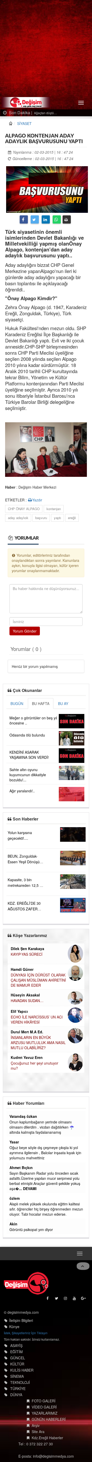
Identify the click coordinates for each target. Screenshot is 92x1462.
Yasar (14, 1141)
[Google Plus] (83, 1299)
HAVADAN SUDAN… (27, 1000)
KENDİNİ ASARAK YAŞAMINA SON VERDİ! (29, 755)
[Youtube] (74, 1299)
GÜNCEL (17, 1357)
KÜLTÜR (17, 1363)
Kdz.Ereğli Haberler (47, 1437)
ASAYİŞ (16, 1345)
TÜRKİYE (18, 1388)
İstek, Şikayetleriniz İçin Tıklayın (26, 1333)
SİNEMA (17, 1376)
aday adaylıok (18, 517)
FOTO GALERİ (43, 1400)
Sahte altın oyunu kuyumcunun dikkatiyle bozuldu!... (27, 774)
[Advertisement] (46, 49)
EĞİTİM (16, 1351)
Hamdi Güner (22, 969)
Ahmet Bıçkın (21, 1167)
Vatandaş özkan (23, 1116)
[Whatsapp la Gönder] (57, 219)
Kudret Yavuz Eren (27, 1057)
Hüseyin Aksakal (25, 994)
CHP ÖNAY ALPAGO (24, 508)
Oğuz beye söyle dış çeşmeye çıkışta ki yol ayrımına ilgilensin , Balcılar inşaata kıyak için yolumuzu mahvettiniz (45, 1152)
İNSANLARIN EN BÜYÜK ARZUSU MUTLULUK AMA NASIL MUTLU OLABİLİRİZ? (38, 1042)
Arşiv (36, 1425)
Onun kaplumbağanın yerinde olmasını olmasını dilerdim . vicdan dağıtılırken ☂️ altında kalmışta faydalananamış (41, 1127)
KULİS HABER (21, 1370)
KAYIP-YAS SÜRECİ (26, 954)
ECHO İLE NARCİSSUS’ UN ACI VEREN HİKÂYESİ (37, 1019)
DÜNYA (16, 1394)
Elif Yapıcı (19, 1011)
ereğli (72, 517)
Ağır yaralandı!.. (22, 790)
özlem (14, 1198)
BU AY (63, 703)
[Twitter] (35, 219)
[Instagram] (65, 1299)
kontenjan (54, 508)
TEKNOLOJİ (20, 1382)
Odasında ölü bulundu (27, 735)
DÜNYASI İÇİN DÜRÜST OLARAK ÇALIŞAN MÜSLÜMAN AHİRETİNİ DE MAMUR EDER (38, 980)
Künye (14, 1326)
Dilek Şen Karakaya (27, 948)
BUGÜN (16, 703)
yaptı (57, 517)
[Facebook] (24, 219)
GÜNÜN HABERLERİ (49, 1419)
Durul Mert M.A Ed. (27, 1031)
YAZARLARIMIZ (44, 1413)
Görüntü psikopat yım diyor (31, 1229)
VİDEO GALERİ (44, 1407)
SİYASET (24, 123)
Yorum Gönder (25, 631)
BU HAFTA (40, 703)
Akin (13, 1223)
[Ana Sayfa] (26, 1283)
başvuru (41, 517)
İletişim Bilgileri (21, 1320)
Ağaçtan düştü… (38, 113)
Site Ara (38, 1431)
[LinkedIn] (46, 219)
